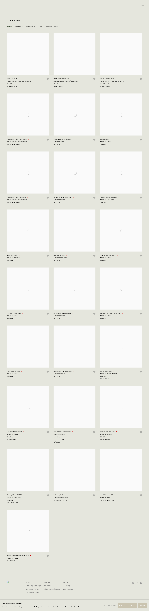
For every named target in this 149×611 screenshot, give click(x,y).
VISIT (28, 582)
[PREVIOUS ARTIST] (45, 27)
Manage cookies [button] (110, 605)
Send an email (140, 583)
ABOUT (65, 582)
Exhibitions (30, 27)
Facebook (137, 583)
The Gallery (66, 586)
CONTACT (47, 582)
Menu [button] (142, 5)
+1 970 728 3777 (49, 586)
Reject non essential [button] (127, 605)
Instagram (133, 583)
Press (40, 27)
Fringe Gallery (74, 5)
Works (9, 27)
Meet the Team (68, 589)
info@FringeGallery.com (52, 589)
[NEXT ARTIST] (60, 27)
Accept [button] (142, 605)
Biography (19, 27)
